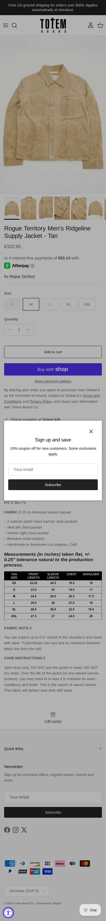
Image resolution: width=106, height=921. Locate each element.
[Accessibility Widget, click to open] (8, 912)
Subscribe (53, 485)
